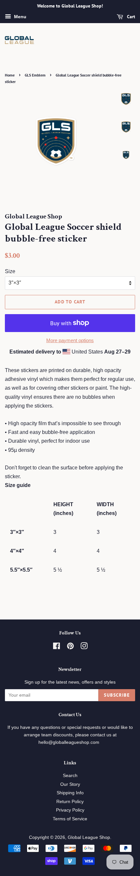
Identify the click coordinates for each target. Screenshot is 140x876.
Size (10, 271)
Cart (130, 17)
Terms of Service (70, 818)
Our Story (70, 784)
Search (70, 775)
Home (10, 75)
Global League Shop (89, 837)
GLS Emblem (35, 75)
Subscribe (117, 695)
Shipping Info (70, 792)
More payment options (70, 340)
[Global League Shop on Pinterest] (70, 647)
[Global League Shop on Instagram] (84, 647)
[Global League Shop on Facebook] (56, 647)
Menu (19, 16)
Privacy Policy (70, 810)
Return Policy (70, 801)
